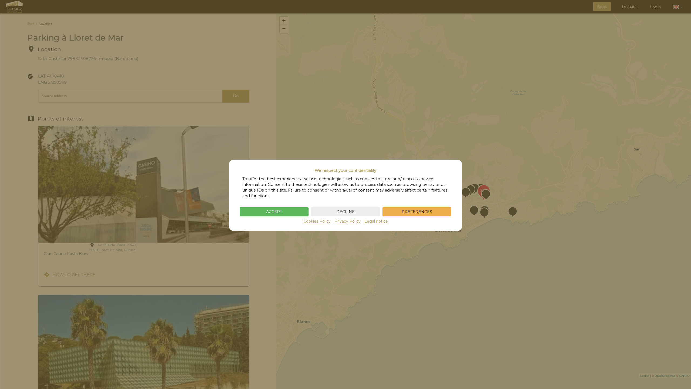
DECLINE (345, 211)
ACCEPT (274, 211)
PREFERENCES (417, 211)
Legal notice (376, 221)
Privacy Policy (347, 221)
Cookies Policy (317, 221)
